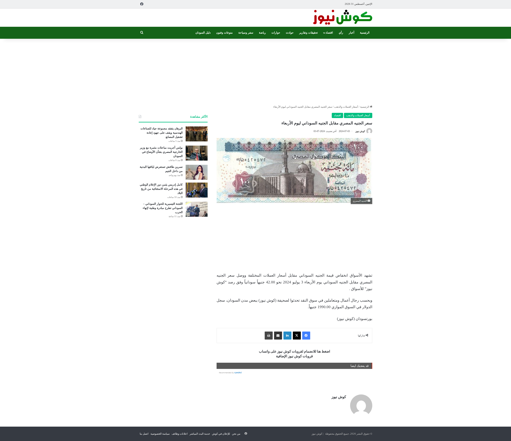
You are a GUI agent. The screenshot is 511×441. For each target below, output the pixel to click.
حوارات (275, 32)
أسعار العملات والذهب (346, 106)
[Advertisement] (255, 71)
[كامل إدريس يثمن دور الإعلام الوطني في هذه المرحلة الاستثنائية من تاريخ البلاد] (197, 190)
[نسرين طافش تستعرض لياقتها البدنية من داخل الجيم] (197, 172)
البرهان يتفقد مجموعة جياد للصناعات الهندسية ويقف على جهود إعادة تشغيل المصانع (162, 132)
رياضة (262, 32)
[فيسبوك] (306, 336)
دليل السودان (203, 32)
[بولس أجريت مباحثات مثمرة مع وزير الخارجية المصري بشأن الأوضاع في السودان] (197, 153)
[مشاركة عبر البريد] (278, 336)
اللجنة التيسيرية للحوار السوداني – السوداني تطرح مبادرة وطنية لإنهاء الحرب (163, 208)
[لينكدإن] (287, 336)
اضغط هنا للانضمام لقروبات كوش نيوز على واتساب (294, 351)
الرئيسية (364, 32)
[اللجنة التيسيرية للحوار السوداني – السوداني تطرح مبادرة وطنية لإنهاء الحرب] (197, 209)
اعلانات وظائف (180, 433)
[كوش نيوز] (342, 18)
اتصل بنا (144, 433)
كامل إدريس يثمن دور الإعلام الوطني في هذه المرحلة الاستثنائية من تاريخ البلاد (161, 189)
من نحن (236, 433)
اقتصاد (329, 32)
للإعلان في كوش (221, 433)
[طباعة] (269, 336)
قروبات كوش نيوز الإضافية (294, 356)
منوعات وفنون (224, 32)
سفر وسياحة (245, 32)
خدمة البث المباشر (200, 433)
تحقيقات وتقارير (308, 32)
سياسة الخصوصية (160, 433)
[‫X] (297, 336)
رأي (341, 32)
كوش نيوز (360, 131)
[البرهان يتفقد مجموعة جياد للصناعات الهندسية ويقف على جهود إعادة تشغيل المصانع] (197, 133)
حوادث (290, 32)
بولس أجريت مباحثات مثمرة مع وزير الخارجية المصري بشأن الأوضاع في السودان (161, 152)
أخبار (351, 32)
